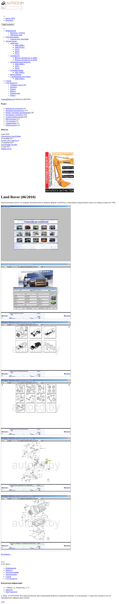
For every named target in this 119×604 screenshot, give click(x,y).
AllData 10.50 (6, 149)
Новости (10, 99)
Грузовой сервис (16, 70)
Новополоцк (15, 93)
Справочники (11, 123)
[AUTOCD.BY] (12, 6)
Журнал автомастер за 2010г (26, 60)
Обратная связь (16, 35)
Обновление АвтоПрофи (11, 136)
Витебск (13, 87)
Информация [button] (11, 31)
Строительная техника (14, 117)
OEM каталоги (11, 125)
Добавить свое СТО (18, 85)
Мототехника (11, 119)
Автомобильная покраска (20, 62)
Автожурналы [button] (11, 41)
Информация (11, 568)
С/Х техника (11, 121)
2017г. (17, 54)
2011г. (17, 66)
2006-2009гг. (20, 64)
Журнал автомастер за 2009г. (26, 58)
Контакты (9, 20)
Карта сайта (10, 18)
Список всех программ (19, 39)
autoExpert (14, 43)
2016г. (17, 52)
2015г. (17, 49)
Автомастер (15, 56)
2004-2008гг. (20, 45)
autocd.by (9, 590)
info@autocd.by (11, 592)
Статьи (8, 576)
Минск (13, 91)
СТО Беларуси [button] (11, 83)
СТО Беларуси (11, 579)
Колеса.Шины (15, 74)
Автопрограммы (12, 572)
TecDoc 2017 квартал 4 (10, 140)
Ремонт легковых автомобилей (18, 113)
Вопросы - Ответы (17, 33)
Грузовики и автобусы (14, 115)
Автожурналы (11, 574)
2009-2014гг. (20, 47)
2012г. (17, 68)
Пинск (12, 95)
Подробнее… (6, 554)
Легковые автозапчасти (15, 111)
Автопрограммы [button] (12, 37)
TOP (3, 602)
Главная (4, 99)
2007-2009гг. (20, 72)
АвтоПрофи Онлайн (9, 145)
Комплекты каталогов (14, 108)
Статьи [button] (8, 81)
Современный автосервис (20, 77)
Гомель (13, 89)
